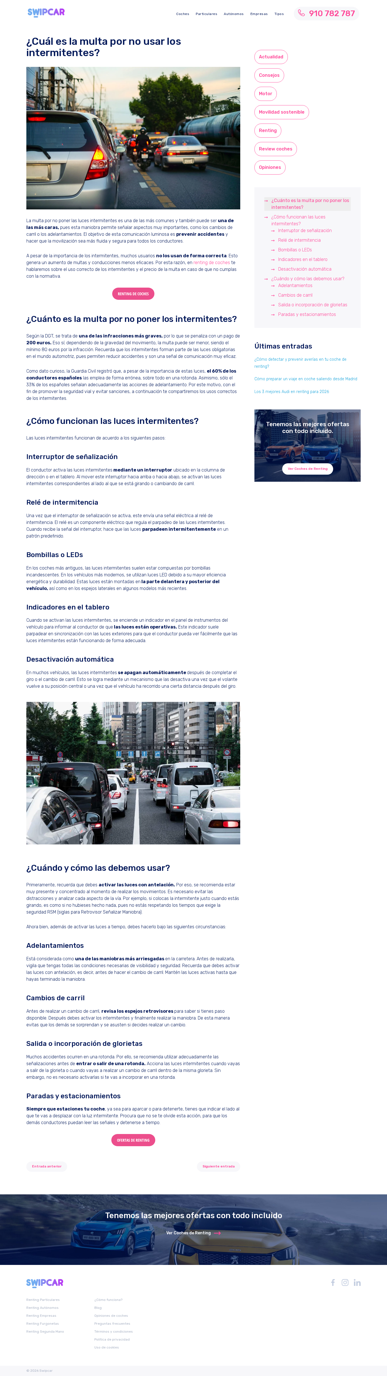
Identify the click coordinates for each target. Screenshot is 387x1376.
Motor (265, 93)
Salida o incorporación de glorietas (312, 304)
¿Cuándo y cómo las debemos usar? (307, 278)
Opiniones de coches (111, 1316)
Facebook (332, 1282)
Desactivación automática (304, 269)
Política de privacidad (112, 1339)
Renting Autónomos (42, 1308)
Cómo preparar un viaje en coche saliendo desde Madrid (305, 379)
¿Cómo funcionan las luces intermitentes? (298, 220)
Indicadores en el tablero (303, 259)
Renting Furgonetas (42, 1324)
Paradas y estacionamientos (307, 314)
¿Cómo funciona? (108, 1300)
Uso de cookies (106, 1347)
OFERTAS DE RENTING (133, 1140)
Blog (98, 1308)
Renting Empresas (41, 1316)
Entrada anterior (46, 1166)
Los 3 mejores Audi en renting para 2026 (291, 391)
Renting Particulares (43, 1300)
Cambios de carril (295, 295)
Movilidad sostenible (282, 112)
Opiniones (270, 167)
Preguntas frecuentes (112, 1324)
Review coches (275, 149)
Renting (268, 130)
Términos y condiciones (113, 1331)
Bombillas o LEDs (295, 249)
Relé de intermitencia (299, 240)
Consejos (269, 75)
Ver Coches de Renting (308, 469)
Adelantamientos (296, 285)
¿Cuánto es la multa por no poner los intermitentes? (310, 204)
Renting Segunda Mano (45, 1331)
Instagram (345, 1282)
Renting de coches (133, 293)
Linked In (357, 1282)
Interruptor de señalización (305, 230)
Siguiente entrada (219, 1166)
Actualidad (271, 57)
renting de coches (212, 262)
